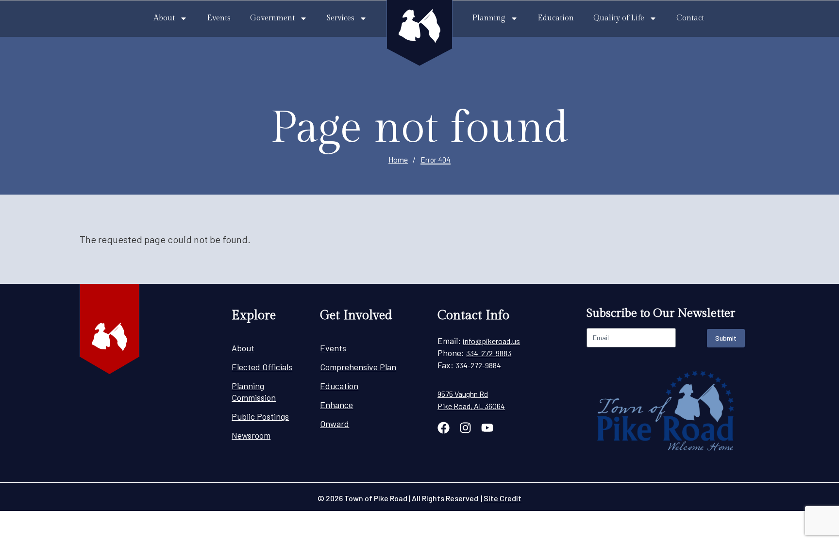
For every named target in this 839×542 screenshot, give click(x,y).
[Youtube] (487, 428)
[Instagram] (465, 428)
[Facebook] (443, 428)
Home (398, 159)
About (164, 18)
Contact (690, 18)
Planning (488, 18)
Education (555, 18)
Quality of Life (618, 18)
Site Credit (502, 498)
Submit (726, 338)
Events (219, 18)
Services (340, 18)
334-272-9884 (478, 365)
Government (272, 18)
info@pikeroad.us (491, 340)
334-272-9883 (488, 353)
